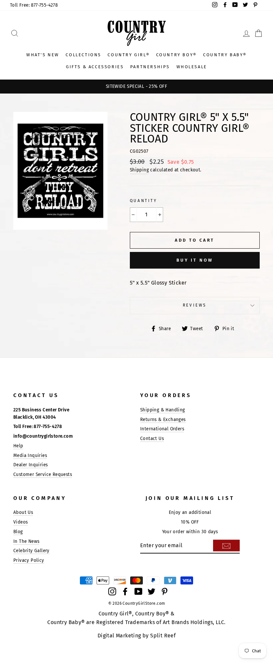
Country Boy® (176, 54)
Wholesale (191, 66)
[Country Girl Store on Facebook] (125, 591)
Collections (83, 54)
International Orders (162, 429)
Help (18, 446)
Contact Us (152, 438)
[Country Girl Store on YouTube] (138, 591)
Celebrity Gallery (31, 551)
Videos (20, 522)
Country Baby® (225, 54)
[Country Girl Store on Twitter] (151, 591)
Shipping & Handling (162, 410)
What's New (42, 54)
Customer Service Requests (42, 474)
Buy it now (194, 260)
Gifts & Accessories (95, 66)
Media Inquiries (30, 455)
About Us (23, 512)
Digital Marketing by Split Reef (136, 635)
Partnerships (150, 66)
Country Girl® (128, 54)
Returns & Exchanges (163, 419)
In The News (26, 541)
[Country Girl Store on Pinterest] (164, 591)
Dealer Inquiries (30, 465)
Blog (18, 532)
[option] (136, 86)
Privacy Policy (28, 560)
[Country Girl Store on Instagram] (112, 591)
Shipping (139, 170)
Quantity (143, 200)
